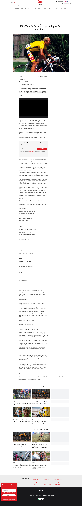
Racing (25, 5)
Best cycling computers (47, 484)
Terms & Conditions (8, 499)
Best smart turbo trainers (48, 482)
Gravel (46, 5)
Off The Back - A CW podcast (48, 8)
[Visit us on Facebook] (67, 1)
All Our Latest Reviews (58, 479)
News (21, 5)
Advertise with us (31, 495)
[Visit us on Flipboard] (70, 1)
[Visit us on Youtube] (69, 1)
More (61, 5)
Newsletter (45, 76)
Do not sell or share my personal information (45, 495)
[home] (18, 5)
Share (21, 76)
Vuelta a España (36, 482)
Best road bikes (46, 479)
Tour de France (35, 479)
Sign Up (9, 495)
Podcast (57, 5)
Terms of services (31, 151)
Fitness (42, 5)
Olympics (34, 484)
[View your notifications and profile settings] (17, 2)
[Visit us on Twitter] (66, 1)
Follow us (41, 76)
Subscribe (66, 3)
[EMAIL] (16, 374)
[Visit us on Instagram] (65, 1)
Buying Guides (36, 5)
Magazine (51, 5)
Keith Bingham (18, 373)
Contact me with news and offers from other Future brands (9, 492)
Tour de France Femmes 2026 (61, 8)
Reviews (29, 5)
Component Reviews (57, 482)
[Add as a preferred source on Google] (41, 499)
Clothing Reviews (57, 484)
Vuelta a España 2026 (37, 8)
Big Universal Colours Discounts (26, 8)
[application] (33, 108)
